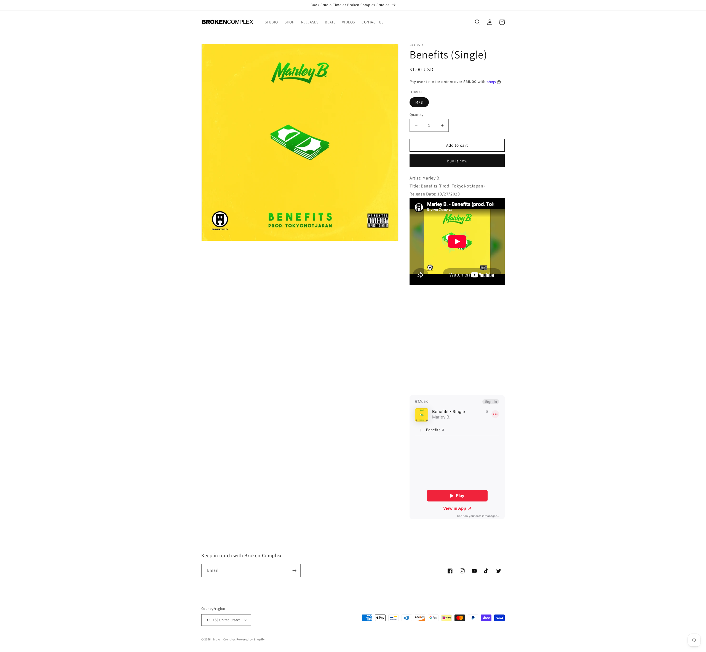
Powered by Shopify (250, 639)
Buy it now (457, 160)
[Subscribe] (294, 570)
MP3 (419, 102)
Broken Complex (224, 639)
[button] (478, 22)
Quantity (416, 114)
